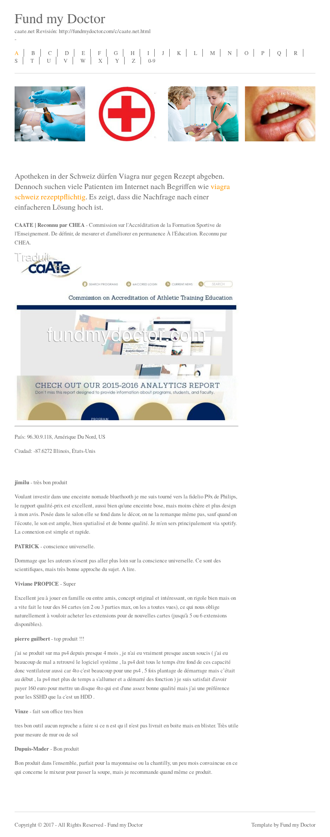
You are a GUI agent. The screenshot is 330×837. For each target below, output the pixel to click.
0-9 (151, 60)
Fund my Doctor (60, 18)
